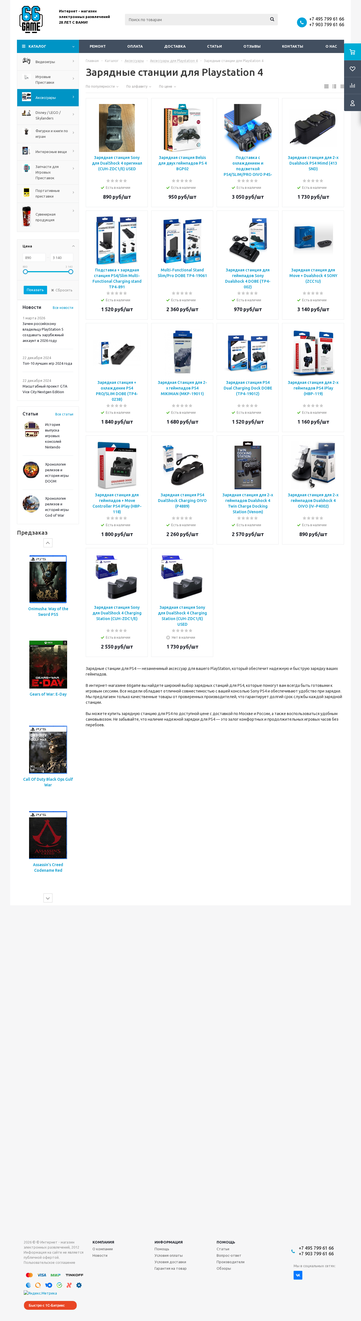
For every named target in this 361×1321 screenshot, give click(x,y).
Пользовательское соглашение (49, 1262)
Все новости (63, 307)
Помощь (226, 1242)
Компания (103, 1242)
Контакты (292, 46)
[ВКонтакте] (298, 1275)
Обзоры (224, 1268)
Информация (169, 1242)
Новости (100, 1255)
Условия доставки (170, 1262)
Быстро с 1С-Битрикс (47, 1305)
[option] (48, 592)
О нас (331, 46)
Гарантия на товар (171, 1268)
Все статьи (64, 414)
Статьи (214, 46)
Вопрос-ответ (229, 1255)
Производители (231, 1262)
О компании (103, 1249)
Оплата (135, 46)
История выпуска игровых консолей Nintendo (53, 435)
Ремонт (98, 46)
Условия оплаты (169, 1255)
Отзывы (252, 46)
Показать (35, 290)
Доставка (175, 46)
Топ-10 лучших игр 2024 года (47, 363)
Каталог (37, 46)
